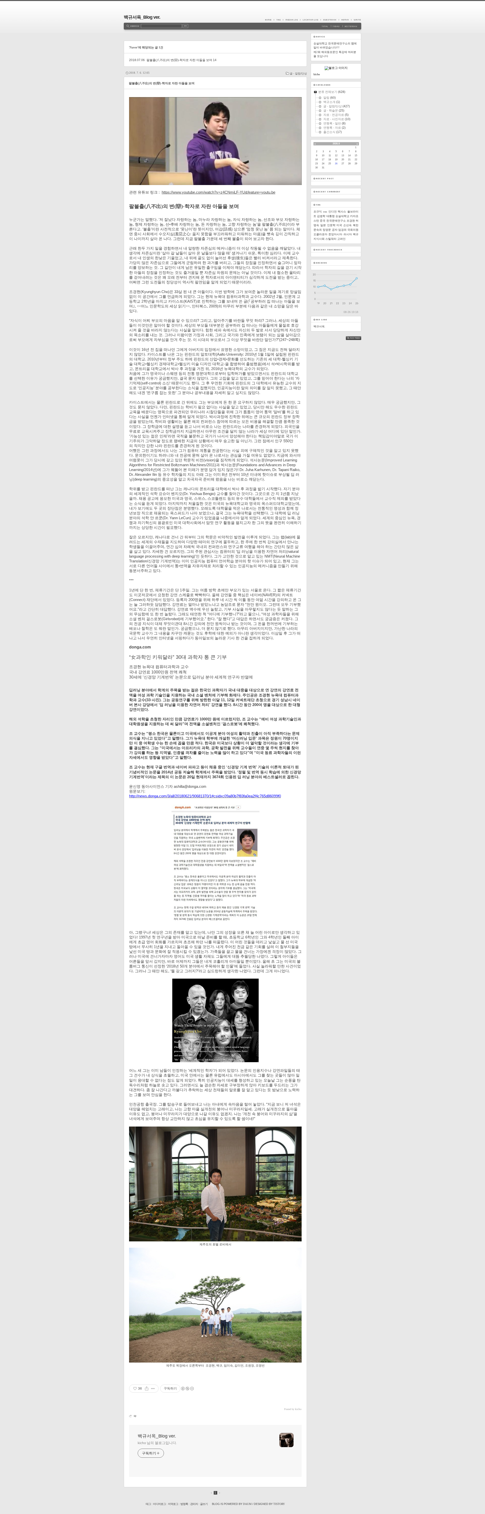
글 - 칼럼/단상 (298, 73)
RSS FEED (357, 338)
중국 (322, 220)
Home (269, 20)
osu (325, 211)
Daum (247, 1503)
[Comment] (134, 1416)
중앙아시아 (335, 234)
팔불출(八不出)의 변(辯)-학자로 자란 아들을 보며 (179, 60)
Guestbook (330, 20)
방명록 (184, 1503)
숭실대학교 (342, 216)
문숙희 (317, 229)
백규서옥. (319, 326)
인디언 (332, 211)
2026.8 (336, 143)
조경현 (351, 220)
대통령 (330, 216)
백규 (355, 234)
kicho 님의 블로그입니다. (157, 1443)
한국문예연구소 (336, 220)
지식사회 (319, 238)
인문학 (331, 225)
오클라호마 (320, 234)
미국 (339, 225)
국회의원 (352, 229)
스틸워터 (330, 238)
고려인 (341, 238)
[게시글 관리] (153, 1388)
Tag (278, 20)
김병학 (321, 216)
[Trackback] (130, 1416)
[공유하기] (146, 1388)
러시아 (348, 234)
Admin (345, 20)
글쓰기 (204, 1503)
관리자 (194, 1503)
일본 (323, 225)
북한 (355, 225)
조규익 (317, 211)
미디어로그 (159, 1503)
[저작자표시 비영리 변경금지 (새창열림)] (187, 1389)
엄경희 (342, 229)
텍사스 (342, 211)
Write (356, 20)
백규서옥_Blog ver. (142, 17)
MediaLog (291, 20)
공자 (334, 229)
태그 (148, 1503)
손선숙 (347, 225)
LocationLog (310, 20)
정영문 (327, 229)
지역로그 (173, 1503)
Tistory (279, 1503)
